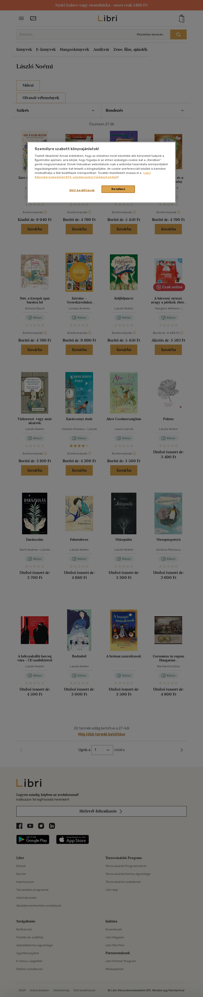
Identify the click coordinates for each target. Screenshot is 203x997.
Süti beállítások (82, 190)
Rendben (118, 188)
